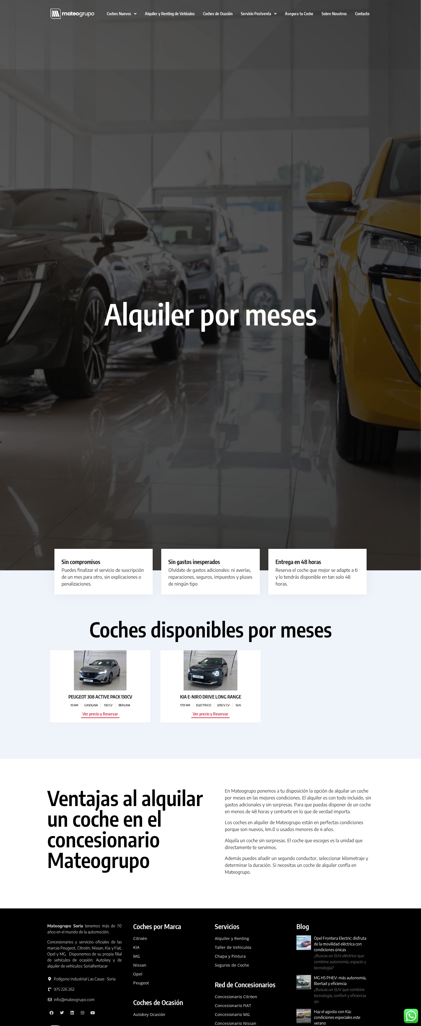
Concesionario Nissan (235, 1023)
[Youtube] (92, 1012)
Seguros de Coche (232, 965)
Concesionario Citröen (236, 996)
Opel (137, 974)
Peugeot (141, 983)
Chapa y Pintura (230, 956)
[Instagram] (82, 1012)
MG (136, 956)
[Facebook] (51, 1012)
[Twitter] (62, 1012)
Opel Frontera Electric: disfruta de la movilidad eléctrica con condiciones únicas (340, 944)
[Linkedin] (72, 1012)
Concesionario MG (232, 1014)
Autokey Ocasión (149, 1014)
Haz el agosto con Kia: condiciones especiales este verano (337, 1017)
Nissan (139, 965)
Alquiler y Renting (232, 938)
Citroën (140, 938)
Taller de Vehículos (233, 947)
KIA (136, 947)
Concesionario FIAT (233, 1005)
